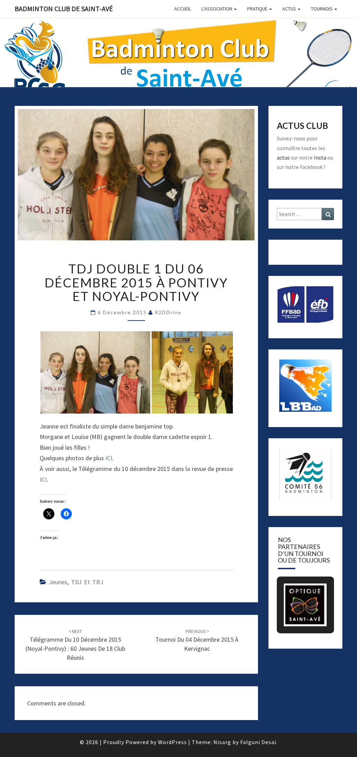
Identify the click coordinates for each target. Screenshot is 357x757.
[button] (297, 593)
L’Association (217, 9)
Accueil (182, 9)
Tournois (322, 9)
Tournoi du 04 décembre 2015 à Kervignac (196, 640)
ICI (108, 458)
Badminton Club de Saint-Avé (64, 8)
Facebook (311, 166)
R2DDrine (168, 312)
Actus (289, 9)
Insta (320, 157)
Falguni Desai (258, 742)
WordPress (172, 742)
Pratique (257, 9)
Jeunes (58, 582)
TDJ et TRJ (87, 582)
